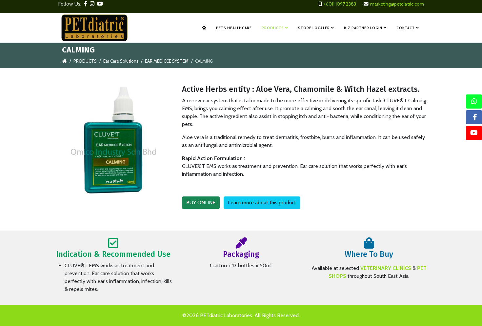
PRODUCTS (273, 27)
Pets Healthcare (234, 27)
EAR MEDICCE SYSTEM (167, 61)
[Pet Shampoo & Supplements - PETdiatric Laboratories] (204, 28)
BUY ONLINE (200, 202)
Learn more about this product (262, 202)
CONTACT (405, 27)
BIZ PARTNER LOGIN (363, 27)
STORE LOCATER (314, 27)
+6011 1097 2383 (340, 4)
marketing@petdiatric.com (397, 4)
